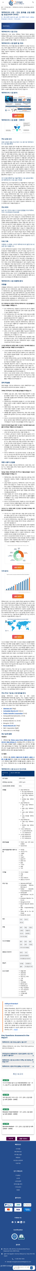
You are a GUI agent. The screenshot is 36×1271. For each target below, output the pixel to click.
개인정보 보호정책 (18, 1160)
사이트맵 (18, 1149)
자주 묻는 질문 (18, 1154)
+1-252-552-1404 (19, 1259)
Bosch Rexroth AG (9, 726)
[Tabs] (18, 26)
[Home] (17, 2)
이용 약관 (18, 1163)
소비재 (18, 1178)
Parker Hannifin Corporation (13, 713)
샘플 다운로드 (18, 115)
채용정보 (18, 1157)
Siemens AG (7, 709)
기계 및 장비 (18, 1187)
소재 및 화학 (18, 1181)
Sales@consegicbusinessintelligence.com (19, 1262)
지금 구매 (11, 1138)
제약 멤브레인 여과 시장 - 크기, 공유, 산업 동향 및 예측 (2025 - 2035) (17, 1097)
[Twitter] (15, 1222)
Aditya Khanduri (11, 1004)
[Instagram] (24, 1222)
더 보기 (16, 1029)
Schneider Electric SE (10, 711)
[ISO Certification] (14, 1236)
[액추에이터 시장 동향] (18, 128)
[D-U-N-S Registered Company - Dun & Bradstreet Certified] (21, 1236)
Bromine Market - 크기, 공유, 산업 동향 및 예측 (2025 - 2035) (18, 1126)
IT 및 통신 (18, 1175)
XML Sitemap (18, 1151)
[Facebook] (13, 1222)
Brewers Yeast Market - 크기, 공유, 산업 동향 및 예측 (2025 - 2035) (18, 1112)
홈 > (2, 7)
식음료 (18, 1190)
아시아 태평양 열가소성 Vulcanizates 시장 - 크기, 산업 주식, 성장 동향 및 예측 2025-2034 (18, 1082)
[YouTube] (18, 1222)
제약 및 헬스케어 (18, 1184)
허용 (31, 1267)
